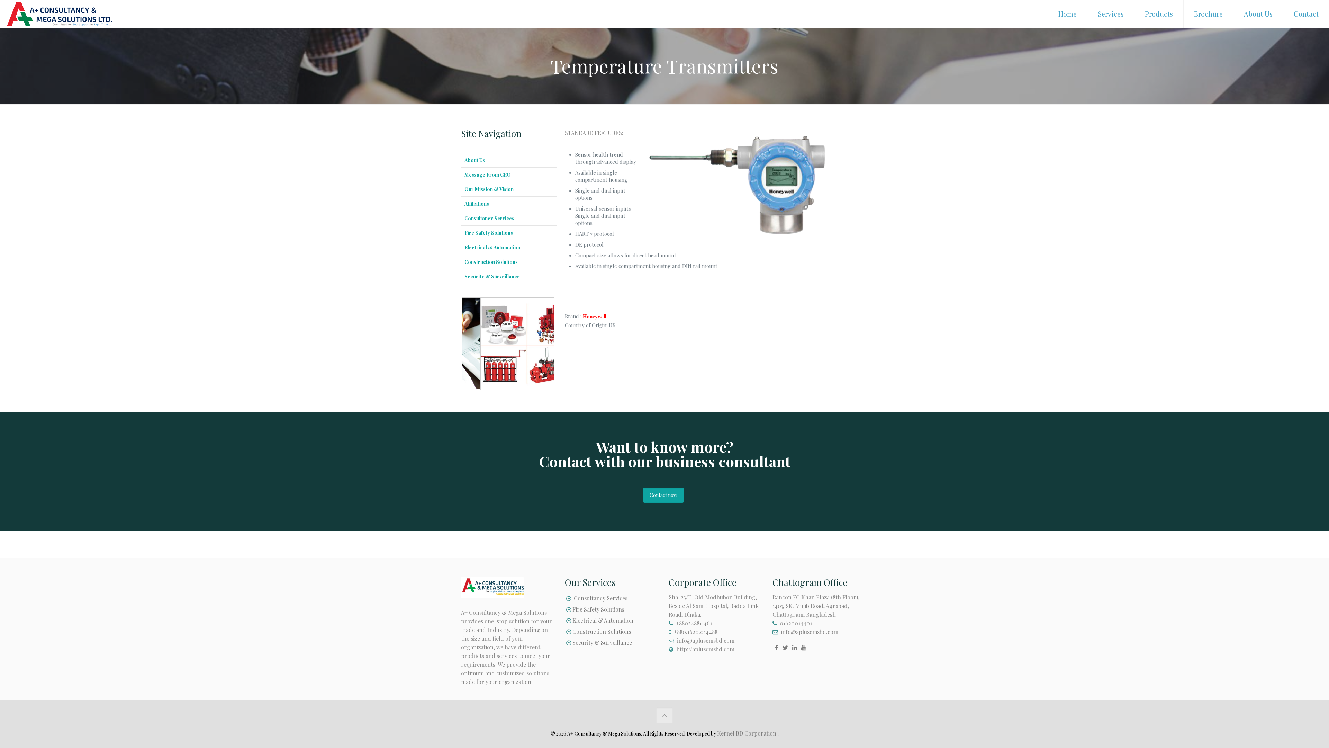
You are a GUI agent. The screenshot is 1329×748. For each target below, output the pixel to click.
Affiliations (476, 204)
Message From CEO (487, 174)
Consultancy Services (489, 218)
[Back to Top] (664, 715)
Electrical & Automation (492, 247)
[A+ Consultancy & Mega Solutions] (59, 10)
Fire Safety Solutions (488, 233)
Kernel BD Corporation (747, 733)
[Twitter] (785, 647)
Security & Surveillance (492, 276)
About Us (474, 160)
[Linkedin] (794, 647)
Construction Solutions (491, 262)
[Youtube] (803, 647)
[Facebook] (776, 647)
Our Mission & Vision (489, 189)
